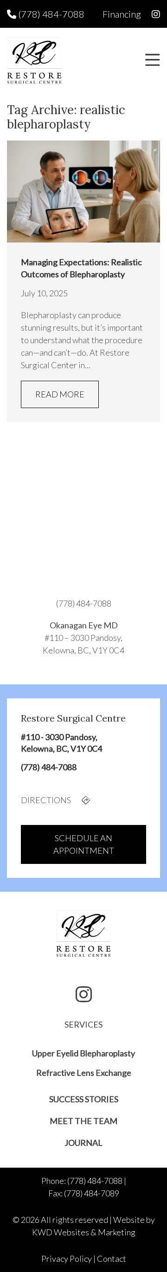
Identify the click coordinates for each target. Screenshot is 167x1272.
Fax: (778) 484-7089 (83, 1193)
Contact (111, 1258)
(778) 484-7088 (50, 13)
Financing (122, 13)
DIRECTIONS (46, 800)
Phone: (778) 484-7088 (81, 1181)
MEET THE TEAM (83, 1121)
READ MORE (59, 394)
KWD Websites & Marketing (83, 1232)
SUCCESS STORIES (83, 1099)
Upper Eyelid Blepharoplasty (83, 1053)
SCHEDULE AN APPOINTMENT (83, 844)
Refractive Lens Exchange (83, 1072)
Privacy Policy (66, 1258)
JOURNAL (83, 1143)
